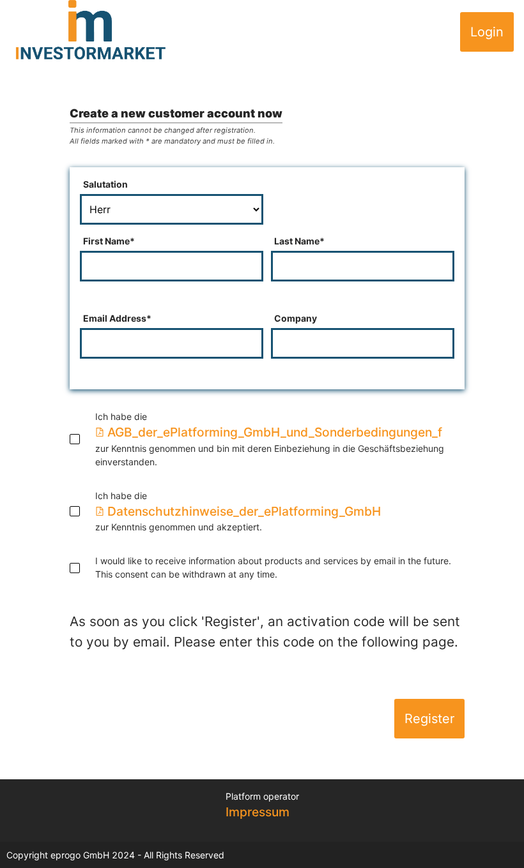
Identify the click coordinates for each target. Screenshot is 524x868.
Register (429, 718)
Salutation (105, 184)
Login (487, 32)
